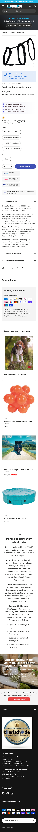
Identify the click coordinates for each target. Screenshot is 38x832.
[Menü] (3, 6)
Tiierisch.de (9, 827)
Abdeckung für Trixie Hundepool (16, 518)
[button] (35, 6)
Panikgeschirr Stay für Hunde (16, 32)
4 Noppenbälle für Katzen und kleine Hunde (18, 422)
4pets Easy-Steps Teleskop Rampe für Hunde (19, 471)
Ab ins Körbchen (25, 166)
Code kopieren (26, 25)
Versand (11, 94)
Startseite (4, 32)
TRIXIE (4, 84)
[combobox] (19, 11)
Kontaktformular (8, 759)
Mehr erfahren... (29, 1)
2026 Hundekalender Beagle (15, 375)
